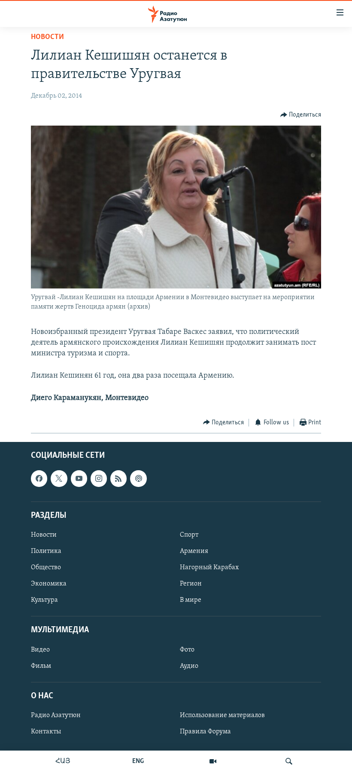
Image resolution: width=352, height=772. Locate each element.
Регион (191, 583)
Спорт (189, 535)
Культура (44, 600)
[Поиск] (289, 761)
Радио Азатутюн (56, 715)
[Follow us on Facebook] (39, 478)
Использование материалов (222, 715)
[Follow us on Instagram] (99, 478)
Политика (46, 551)
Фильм (41, 666)
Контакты (46, 731)
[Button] (301, 114)
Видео (40, 649)
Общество (46, 567)
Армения (194, 551)
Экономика (49, 583)
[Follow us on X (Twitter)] (59, 478)
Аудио (189, 666)
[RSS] (118, 478)
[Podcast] (138, 478)
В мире (190, 600)
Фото (187, 649)
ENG (138, 761)
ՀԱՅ (62, 761)
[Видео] (213, 761)
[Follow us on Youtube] (79, 478)
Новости (47, 37)
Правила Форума (205, 731)
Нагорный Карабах (209, 567)
